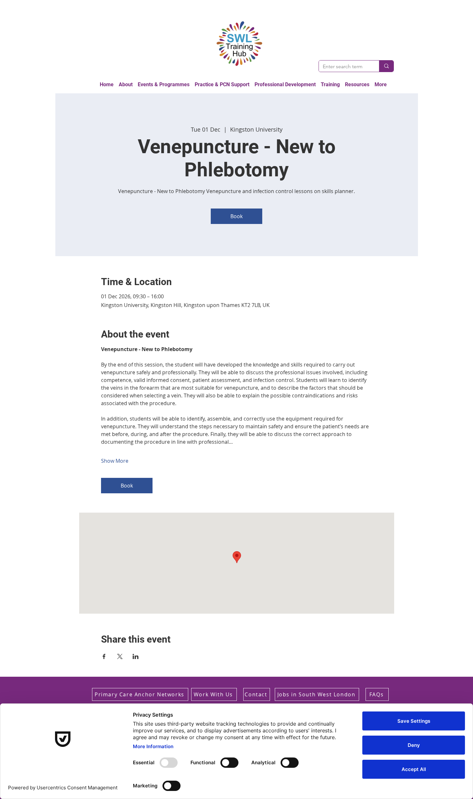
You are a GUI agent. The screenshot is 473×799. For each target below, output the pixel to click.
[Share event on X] (120, 656)
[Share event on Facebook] (104, 656)
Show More (114, 460)
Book (236, 216)
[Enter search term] (386, 66)
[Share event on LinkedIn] (136, 656)
